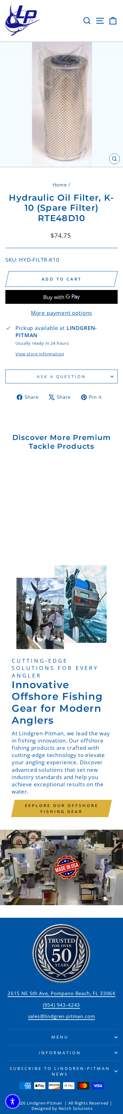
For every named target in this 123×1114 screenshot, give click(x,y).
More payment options (61, 312)
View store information (39, 354)
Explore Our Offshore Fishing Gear (61, 808)
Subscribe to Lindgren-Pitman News (60, 1071)
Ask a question (61, 376)
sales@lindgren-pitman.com (61, 1016)
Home (60, 184)
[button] (12, 1101)
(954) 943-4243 (61, 1005)
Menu (59, 1037)
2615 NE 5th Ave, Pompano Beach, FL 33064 (61, 993)
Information (60, 1053)
